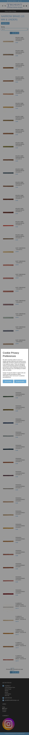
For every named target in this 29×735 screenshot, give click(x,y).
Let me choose (8, 381)
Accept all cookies (20, 381)
